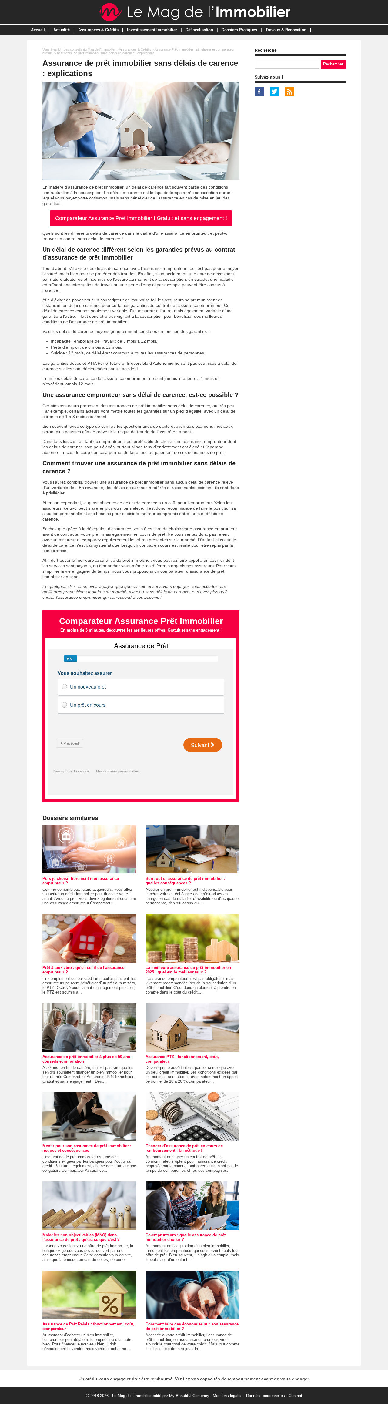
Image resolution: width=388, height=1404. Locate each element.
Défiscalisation (199, 30)
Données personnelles (265, 1395)
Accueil (38, 30)
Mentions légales (227, 1395)
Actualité (61, 30)
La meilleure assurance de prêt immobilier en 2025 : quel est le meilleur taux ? (188, 969)
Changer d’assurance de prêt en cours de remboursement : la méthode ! (184, 1148)
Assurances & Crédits (98, 30)
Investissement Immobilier (152, 30)
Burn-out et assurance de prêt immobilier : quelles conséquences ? (185, 880)
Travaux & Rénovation (286, 30)
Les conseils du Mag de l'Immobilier (89, 49)
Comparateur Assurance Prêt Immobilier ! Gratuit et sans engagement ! (141, 218)
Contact (295, 1395)
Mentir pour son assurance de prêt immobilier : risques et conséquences (86, 1148)
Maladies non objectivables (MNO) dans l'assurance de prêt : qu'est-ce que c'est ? (81, 1237)
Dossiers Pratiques (239, 30)
